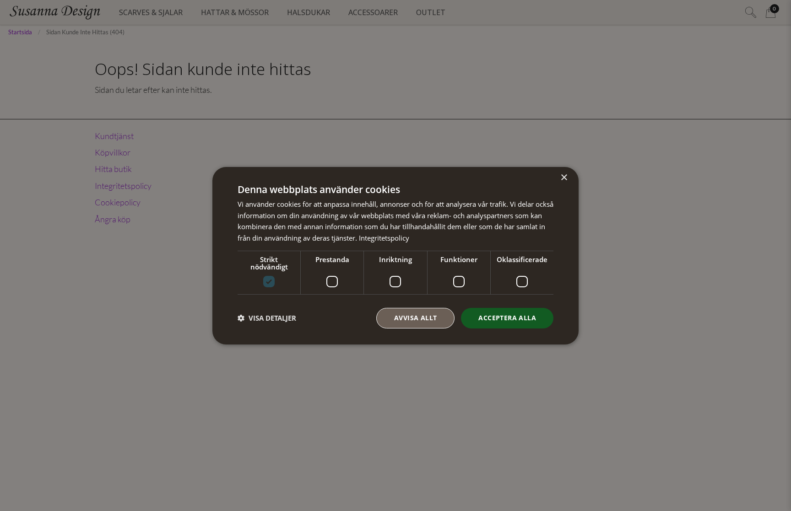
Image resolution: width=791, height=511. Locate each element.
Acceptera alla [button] (507, 317)
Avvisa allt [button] (415, 317)
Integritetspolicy (384, 237)
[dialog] (395, 255)
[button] (267, 318)
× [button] (563, 177)
